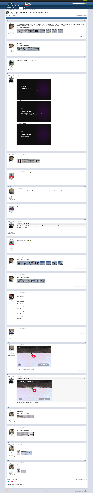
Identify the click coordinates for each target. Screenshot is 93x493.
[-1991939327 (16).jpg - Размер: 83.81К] (31, 161)
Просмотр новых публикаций (79, 7)
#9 (84, 219)
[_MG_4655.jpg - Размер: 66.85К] (18, 470)
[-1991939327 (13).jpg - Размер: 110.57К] (42, 281)
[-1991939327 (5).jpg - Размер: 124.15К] (37, 31)
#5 (84, 152)
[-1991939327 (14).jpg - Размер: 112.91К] (31, 49)
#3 (84, 56)
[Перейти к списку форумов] (18, 4)
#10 (84, 236)
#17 (84, 407)
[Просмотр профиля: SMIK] (11, 431)
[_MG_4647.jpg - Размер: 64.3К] (25, 434)
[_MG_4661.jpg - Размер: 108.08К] (31, 434)
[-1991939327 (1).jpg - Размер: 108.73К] (19, 263)
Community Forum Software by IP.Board (81, 490)
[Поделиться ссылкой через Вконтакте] (11, 481)
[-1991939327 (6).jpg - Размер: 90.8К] (42, 31)
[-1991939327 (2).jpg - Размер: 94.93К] (25, 161)
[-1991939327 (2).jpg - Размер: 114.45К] (25, 263)
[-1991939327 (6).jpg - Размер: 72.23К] (48, 263)
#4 (84, 73)
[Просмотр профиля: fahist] (11, 26)
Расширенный (86, 3)
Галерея (25, 7)
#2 (84, 39)
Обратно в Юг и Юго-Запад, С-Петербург (80, 479)
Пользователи (15, 7)
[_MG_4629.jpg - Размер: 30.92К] (31, 416)
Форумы (21, 7)
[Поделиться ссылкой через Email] (15, 481)
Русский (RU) (10, 490)
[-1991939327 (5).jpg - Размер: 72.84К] (42, 263)
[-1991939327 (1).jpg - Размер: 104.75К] (19, 161)
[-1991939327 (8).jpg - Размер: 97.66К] (60, 263)
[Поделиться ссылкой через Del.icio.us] (9, 481)
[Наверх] (46, 491)
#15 (84, 342)
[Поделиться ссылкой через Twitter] (6, 481)
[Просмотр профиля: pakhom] (11, 175)
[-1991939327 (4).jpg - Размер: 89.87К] (25, 31)
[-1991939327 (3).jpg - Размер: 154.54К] (31, 263)
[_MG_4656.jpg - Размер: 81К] (23, 471)
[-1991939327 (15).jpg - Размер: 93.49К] (37, 49)
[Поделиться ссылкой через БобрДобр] (14, 481)
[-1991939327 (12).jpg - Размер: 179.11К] (19, 49)
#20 (84, 460)
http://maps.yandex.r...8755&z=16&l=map (24, 229)
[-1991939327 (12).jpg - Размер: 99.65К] (37, 281)
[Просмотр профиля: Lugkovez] (11, 191)
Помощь (14, 490)
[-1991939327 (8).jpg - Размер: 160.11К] (54, 31)
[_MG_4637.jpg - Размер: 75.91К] (18, 452)
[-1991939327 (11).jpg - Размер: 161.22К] (19, 281)
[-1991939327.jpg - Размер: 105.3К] (31, 31)
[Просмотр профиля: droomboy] (11, 208)
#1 (84, 20)
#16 (84, 374)
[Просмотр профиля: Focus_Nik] (11, 296)
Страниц (7, 15)
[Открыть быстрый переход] (86, 8)
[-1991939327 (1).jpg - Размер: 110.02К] (19, 31)
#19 (84, 442)
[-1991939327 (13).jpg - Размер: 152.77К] (25, 49)
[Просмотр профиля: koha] (11, 79)
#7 (84, 186)
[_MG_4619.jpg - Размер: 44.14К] (25, 416)
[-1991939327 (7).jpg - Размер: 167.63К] (48, 31)
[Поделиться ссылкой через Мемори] (12, 481)
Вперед (14, 15)
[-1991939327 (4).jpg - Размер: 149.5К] (37, 263)
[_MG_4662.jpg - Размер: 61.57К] (23, 453)
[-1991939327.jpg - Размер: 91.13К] (37, 161)
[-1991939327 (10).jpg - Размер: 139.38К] (31, 281)
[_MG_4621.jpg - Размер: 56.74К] (19, 416)
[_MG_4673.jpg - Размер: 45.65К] (29, 453)
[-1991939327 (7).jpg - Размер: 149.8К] (54, 263)
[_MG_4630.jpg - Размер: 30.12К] (19, 434)
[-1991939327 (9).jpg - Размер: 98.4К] (25, 281)
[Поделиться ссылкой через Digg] (8, 481)
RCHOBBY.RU (9, 7)
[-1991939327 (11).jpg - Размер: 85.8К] (60, 31)
